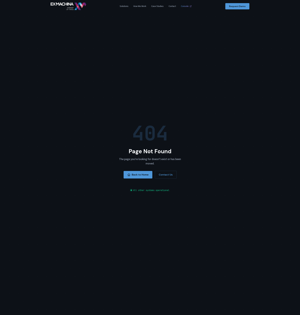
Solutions (124, 6)
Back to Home (140, 174)
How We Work (139, 6)
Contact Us (166, 174)
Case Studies (157, 6)
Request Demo (237, 6)
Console (185, 6)
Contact (172, 6)
